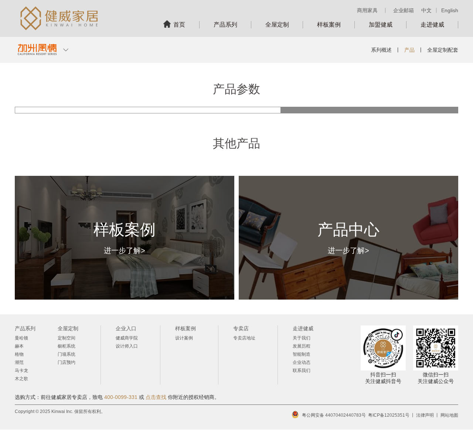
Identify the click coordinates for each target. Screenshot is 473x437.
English (449, 10)
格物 (19, 354)
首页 (179, 24)
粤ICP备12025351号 (388, 415)
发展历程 (301, 346)
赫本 (19, 346)
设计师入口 (127, 346)
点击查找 (156, 397)
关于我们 (301, 338)
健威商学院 (127, 338)
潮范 (19, 362)
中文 (426, 10)
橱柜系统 (66, 346)
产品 (409, 50)
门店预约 (66, 362)
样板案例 (329, 24)
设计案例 (184, 338)
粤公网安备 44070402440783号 (334, 415)
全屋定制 (277, 24)
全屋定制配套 (442, 50)
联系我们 (301, 370)
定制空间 (66, 338)
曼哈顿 (21, 338)
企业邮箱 (403, 10)
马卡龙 (21, 370)
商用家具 (367, 10)
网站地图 (449, 415)
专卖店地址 (244, 338)
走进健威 (432, 24)
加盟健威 (380, 24)
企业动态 (301, 362)
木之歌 (21, 378)
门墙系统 (66, 354)
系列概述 (381, 50)
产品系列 (225, 24)
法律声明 (425, 415)
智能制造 (301, 354)
